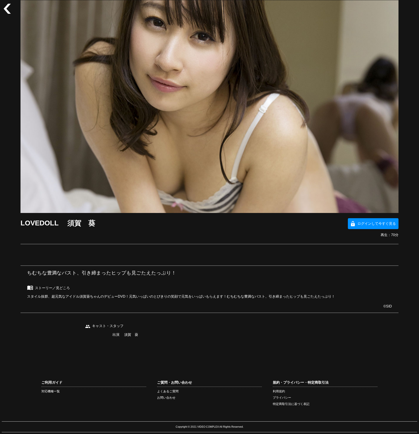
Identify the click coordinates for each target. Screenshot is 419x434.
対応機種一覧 (50, 391)
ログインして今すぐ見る (376, 223)
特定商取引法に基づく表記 (291, 404)
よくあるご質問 (168, 391)
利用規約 (279, 391)
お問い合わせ (166, 397)
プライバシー (282, 397)
